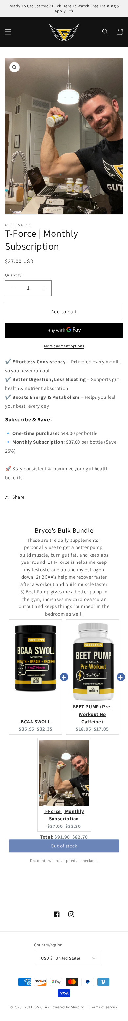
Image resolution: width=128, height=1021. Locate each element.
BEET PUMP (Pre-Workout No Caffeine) (92, 714)
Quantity (13, 275)
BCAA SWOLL (36, 721)
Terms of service (103, 1007)
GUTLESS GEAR (36, 1007)
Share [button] (18, 497)
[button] (8, 32)
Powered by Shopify (67, 1007)
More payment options (64, 345)
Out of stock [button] (64, 849)
